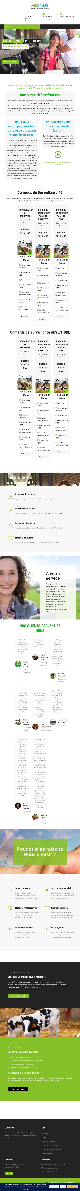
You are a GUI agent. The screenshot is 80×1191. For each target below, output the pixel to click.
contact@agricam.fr (51, 1168)
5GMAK (35, 201)
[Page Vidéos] (58, 154)
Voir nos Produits (18, 1089)
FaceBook (16, 1167)
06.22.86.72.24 (67, 16)
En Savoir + (25, 316)
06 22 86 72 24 (52, 1171)
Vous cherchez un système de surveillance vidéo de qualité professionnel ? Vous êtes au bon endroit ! (40, 87)
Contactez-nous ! (18, 996)
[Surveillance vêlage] (40, 1022)
